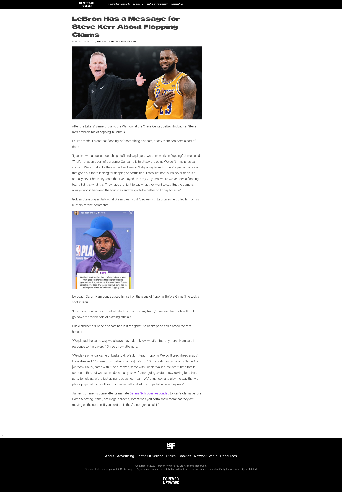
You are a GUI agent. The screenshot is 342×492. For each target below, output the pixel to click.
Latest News (119, 4)
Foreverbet (157, 4)
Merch (177, 4)
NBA (136, 4)
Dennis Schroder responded (149, 393)
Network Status (205, 456)
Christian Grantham (121, 41)
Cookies (184, 456)
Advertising (125, 456)
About (109, 456)
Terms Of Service (150, 456)
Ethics (171, 456)
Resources (228, 456)
